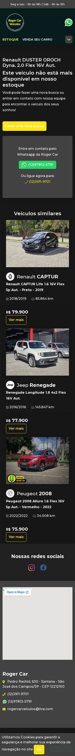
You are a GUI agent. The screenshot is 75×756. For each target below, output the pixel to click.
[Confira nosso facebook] (43, 566)
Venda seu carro (37, 39)
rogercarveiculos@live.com (30, 709)
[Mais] (68, 39)
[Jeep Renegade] (37, 352)
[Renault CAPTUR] (37, 243)
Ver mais (16, 320)
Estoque (10, 39)
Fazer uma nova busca (24, 126)
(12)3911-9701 (39, 182)
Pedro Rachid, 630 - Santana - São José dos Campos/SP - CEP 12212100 (33, 684)
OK (39, 749)
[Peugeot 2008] (37, 460)
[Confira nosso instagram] (32, 566)
